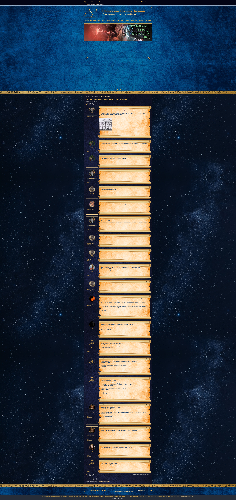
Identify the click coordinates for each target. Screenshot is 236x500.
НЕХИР (92, 328)
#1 (148, 107)
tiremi (92, 147)
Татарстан (90, 417)
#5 (148, 186)
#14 (148, 340)
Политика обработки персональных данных (123, 491)
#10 (148, 264)
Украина (90, 456)
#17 (148, 404)
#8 (148, 235)
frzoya (92, 451)
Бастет (92, 302)
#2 (148, 140)
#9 (148, 250)
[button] (97, 2)
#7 (148, 217)
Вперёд (95, 104)
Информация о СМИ (88, 494)
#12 (148, 296)
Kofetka (92, 208)
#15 (148, 358)
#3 (148, 155)
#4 (148, 170)
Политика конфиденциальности (187, 496)
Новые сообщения (91, 4)
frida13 (92, 411)
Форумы (88, 1)
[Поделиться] (147, 107)
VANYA (92, 271)
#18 (148, 427)
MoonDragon (92, 467)
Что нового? (94, 1)
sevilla (92, 347)
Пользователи (103, 1)
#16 (148, 377)
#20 (148, 460)
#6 (148, 201)
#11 (148, 281)
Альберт (92, 193)
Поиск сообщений (100, 4)
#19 (148, 444)
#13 (148, 321)
